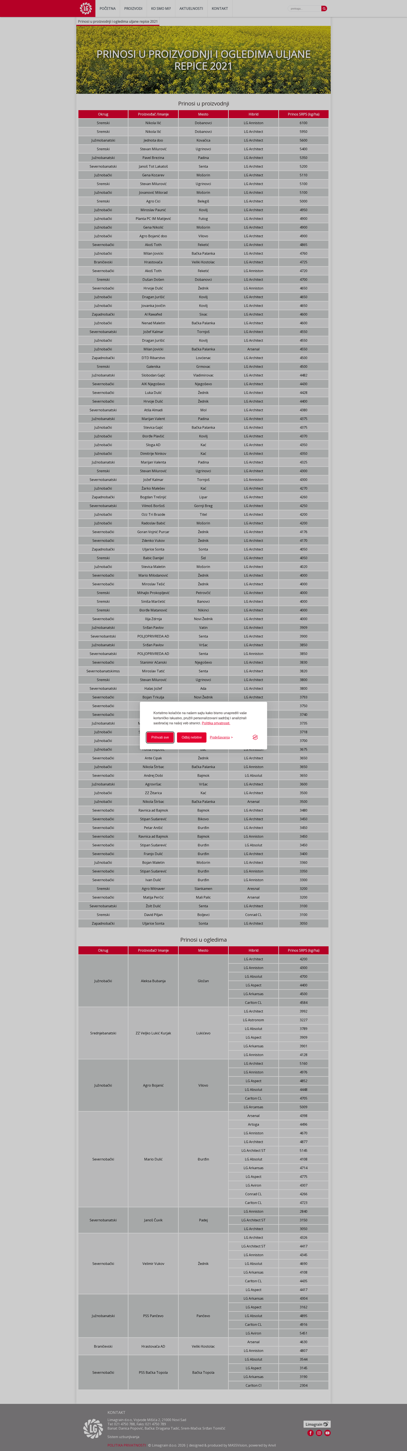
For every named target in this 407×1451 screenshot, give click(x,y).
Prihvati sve (160, 737)
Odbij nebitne (192, 737)
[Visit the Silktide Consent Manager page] (255, 737)
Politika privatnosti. (216, 723)
